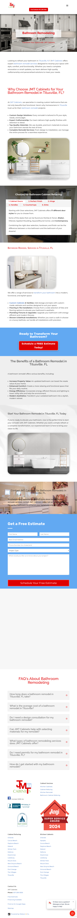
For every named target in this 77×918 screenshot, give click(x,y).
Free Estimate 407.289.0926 (38, 9)
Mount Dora (12, 861)
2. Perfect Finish (35, 201)
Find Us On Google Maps (16, 904)
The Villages (12, 872)
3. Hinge (51, 201)
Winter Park (12, 849)
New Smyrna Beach (15, 863)
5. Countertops (29, 205)
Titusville (11, 875)
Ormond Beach (13, 866)
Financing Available (15, 900)
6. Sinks (45, 205)
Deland (10, 846)
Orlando (11, 838)
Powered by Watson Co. (20, 914)
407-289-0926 (18, 892)
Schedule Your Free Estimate (38, 583)
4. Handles (13, 205)
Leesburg (11, 858)
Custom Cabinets (17, 303)
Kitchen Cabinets (46, 786)
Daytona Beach (13, 843)
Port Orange (12, 869)
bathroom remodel (30, 108)
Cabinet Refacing (46, 789)
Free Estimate (13, 897)
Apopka (43, 840)
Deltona (10, 852)
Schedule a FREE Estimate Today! (38, 345)
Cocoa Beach (12, 840)
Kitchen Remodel (46, 792)
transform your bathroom (44, 293)
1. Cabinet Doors (16, 201)
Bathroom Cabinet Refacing (50, 795)
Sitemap (11, 908)
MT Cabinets (57, 61)
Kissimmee (12, 855)
